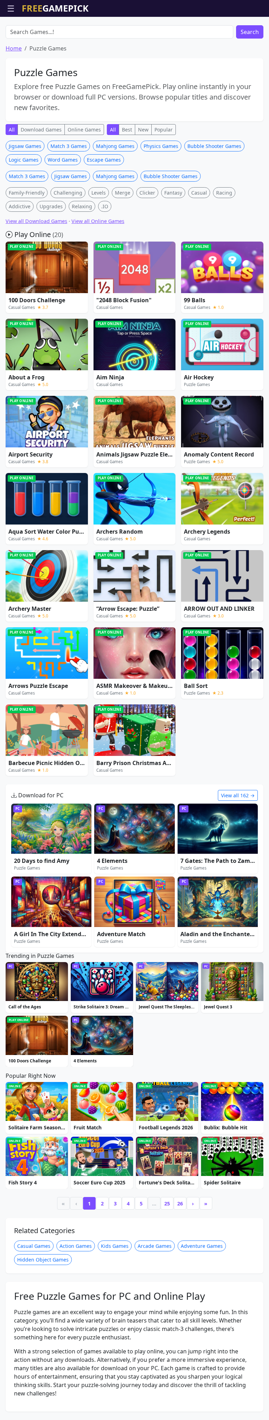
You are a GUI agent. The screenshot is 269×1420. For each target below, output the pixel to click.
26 (180, 1203)
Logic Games (24, 159)
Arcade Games (155, 1246)
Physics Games (161, 146)
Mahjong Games (115, 146)
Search (250, 32)
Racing (224, 192)
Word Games (63, 159)
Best (127, 129)
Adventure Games (202, 1246)
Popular (163, 129)
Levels (98, 192)
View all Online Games (97, 221)
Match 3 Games (68, 146)
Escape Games (104, 159)
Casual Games (33, 1246)
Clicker (147, 192)
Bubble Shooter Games (214, 146)
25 (167, 1203)
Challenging (68, 192)
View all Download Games (36, 221)
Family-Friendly (26, 192)
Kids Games (115, 1246)
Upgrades (51, 206)
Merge (122, 192)
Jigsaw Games (25, 146)
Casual (199, 192)
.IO (104, 206)
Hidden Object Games (43, 1259)
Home (14, 48)
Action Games (76, 1246)
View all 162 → (238, 795)
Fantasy (173, 192)
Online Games (84, 129)
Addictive (19, 206)
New (143, 129)
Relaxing (82, 206)
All (12, 129)
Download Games (41, 129)
